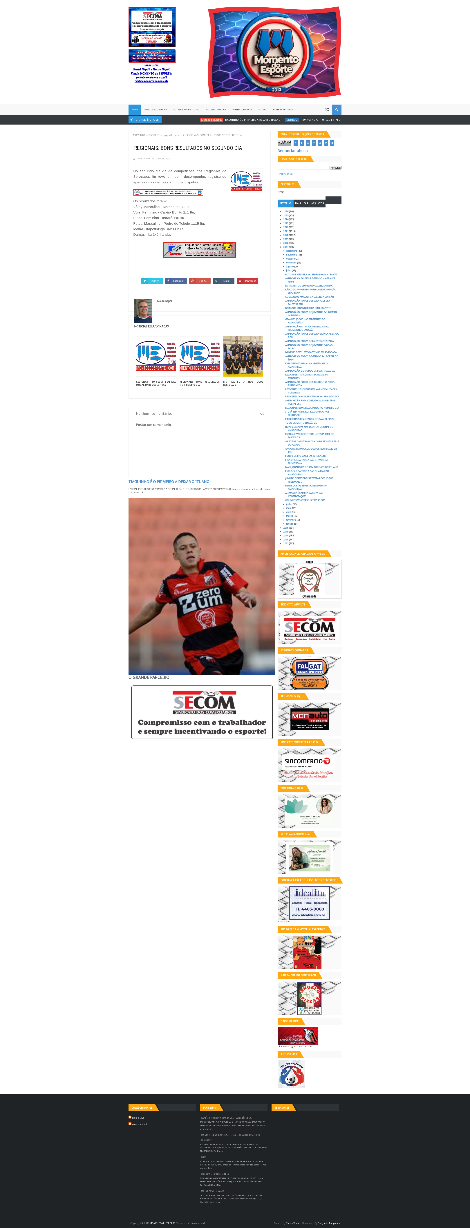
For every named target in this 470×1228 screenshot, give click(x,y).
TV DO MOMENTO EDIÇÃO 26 (301, 423)
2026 (286, 211)
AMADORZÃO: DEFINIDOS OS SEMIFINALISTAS (310, 370)
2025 (286, 215)
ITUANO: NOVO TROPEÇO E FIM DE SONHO (295, 119)
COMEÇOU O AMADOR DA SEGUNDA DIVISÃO (309, 296)
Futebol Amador (216, 109)
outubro (290, 258)
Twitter (155, 280)
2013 (286, 539)
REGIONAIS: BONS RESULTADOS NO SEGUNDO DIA (312, 396)
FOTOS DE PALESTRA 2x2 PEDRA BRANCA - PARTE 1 (311, 274)
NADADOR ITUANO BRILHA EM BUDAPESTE (308, 308)
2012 (286, 543)
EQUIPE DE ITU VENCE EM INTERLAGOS (305, 456)
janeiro (290, 523)
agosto (290, 266)
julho (289, 270)
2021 (286, 231)
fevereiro (291, 520)
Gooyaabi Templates (329, 1223)
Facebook (178, 280)
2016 (286, 527)
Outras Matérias (283, 109)
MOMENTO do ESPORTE (162, 1223)
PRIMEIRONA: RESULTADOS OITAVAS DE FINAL (309, 419)
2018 (286, 243)
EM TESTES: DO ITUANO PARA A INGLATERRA (308, 285)
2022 (286, 227)
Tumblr (227, 280)
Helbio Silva (138, 1117)
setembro (291, 262)
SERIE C (261, 119)
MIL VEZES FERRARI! (212, 1191)
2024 (286, 219)
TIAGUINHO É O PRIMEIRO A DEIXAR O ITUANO (222, 119)
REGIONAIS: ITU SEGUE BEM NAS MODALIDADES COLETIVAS (156, 383)
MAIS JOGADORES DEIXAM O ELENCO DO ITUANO (311, 467)
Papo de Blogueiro (155, 109)
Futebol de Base (242, 109)
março (290, 515)
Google (203, 280)
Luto (203, 1157)
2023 (286, 223)
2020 (286, 235)
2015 (286, 531)
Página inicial (286, 173)
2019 (286, 239)
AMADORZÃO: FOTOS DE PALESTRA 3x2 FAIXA (309, 341)
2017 (286, 247)
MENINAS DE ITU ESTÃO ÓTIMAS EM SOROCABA (311, 352)
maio (289, 508)
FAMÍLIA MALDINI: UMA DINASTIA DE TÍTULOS (226, 1118)
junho (289, 504)
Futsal (262, 109)
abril (289, 512)
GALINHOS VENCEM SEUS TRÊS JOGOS (305, 500)
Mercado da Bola (180, 119)
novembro (292, 254)
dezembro (292, 250)
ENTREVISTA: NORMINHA (215, 1174)
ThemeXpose (293, 1223)
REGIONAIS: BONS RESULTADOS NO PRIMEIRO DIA (199, 383)
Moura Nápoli (139, 1124)
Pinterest (250, 280)
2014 (286, 535)
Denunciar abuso (293, 151)
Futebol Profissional (186, 109)
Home (135, 109)
